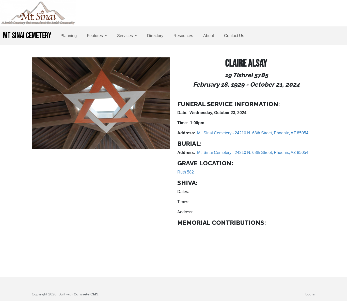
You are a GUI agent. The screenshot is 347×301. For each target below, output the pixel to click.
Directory (155, 36)
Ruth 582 (185, 172)
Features (95, 36)
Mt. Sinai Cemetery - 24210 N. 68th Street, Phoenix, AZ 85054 (252, 133)
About (208, 36)
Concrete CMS (86, 294)
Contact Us (234, 36)
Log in (310, 294)
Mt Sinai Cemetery (27, 36)
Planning (68, 36)
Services (125, 36)
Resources (183, 36)
